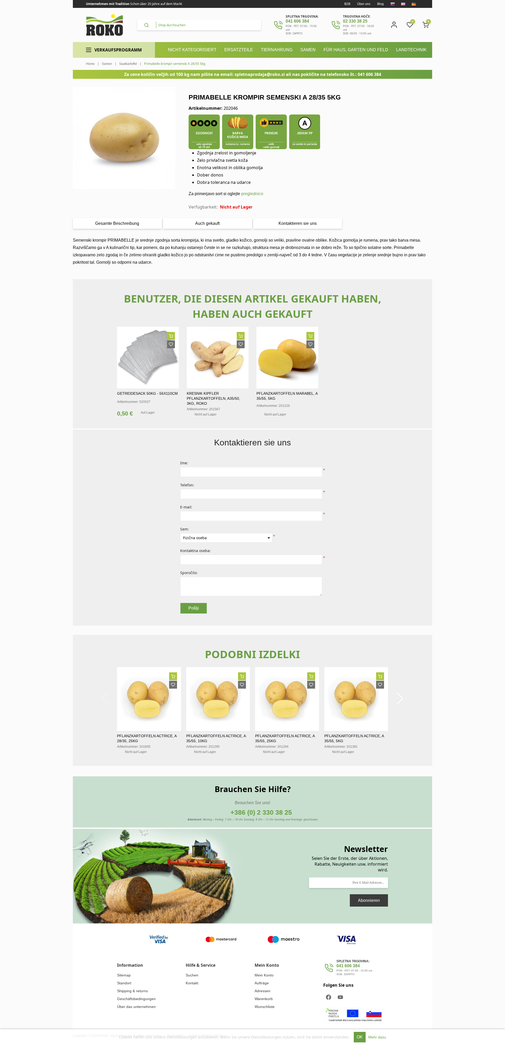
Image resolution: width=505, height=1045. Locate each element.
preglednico (252, 193)
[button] (400, 698)
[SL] (392, 4)
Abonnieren (369, 900)
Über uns (363, 4)
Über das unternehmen (136, 1007)
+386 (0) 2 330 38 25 (261, 812)
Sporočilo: (189, 572)
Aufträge (262, 983)
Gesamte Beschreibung (117, 223)
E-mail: (186, 507)
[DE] (413, 4)
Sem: (184, 529)
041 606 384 (297, 21)
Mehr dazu (377, 1037)
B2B (347, 4)
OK (360, 1037)
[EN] (403, 4)
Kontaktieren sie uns (298, 223)
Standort (124, 983)
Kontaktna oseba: (195, 550)
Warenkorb (264, 999)
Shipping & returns (132, 991)
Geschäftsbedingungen (136, 999)
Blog (380, 4)
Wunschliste (265, 1007)
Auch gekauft (207, 223)
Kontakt (192, 983)
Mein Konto (264, 975)
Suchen (192, 975)
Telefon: (187, 484)
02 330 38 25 (355, 21)
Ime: (184, 462)
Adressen (262, 991)
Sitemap (124, 975)
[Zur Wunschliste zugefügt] (171, 344)
